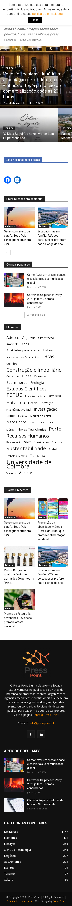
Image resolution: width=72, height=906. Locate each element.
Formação (54, 396)
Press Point (59, 901)
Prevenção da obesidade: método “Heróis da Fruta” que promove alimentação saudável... (51, 531)
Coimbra (12, 364)
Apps (25, 344)
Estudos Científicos (26, 389)
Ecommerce (17, 382)
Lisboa (10, 416)
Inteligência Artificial (18, 409)
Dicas (26, 376)
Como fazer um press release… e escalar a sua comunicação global (47, 278)
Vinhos (25, 472)
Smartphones (41, 442)
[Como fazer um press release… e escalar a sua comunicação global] (14, 280)
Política (8, 68)
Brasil (50, 356)
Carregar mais (35, 314)
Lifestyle (9, 565)
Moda (32, 422)
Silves (27, 442)
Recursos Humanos (27, 436)
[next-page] (12, 252)
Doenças (40, 376)
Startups (57, 442)
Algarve (28, 338)
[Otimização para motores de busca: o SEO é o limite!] (14, 805)
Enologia (37, 382)
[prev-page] (6, 252)
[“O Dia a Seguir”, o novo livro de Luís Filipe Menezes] (29, 129)
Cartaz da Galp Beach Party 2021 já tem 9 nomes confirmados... (44, 298)
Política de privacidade (20, 901)
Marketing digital (40, 416)
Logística (23, 415)
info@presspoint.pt (42, 723)
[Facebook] (31, 734)
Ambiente (10, 226)
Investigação (45, 409)
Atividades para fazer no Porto (23, 357)
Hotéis (33, 403)
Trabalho (54, 449)
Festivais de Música (35, 396)
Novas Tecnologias (31, 429)
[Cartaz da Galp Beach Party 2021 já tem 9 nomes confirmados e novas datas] (14, 300)
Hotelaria (15, 402)
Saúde (42, 517)
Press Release (11, 103)
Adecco (12, 337)
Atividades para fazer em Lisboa (29, 350)
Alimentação (46, 338)
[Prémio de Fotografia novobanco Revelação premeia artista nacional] (19, 599)
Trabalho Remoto (16, 456)
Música (10, 429)
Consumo (12, 376)
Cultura (9, 608)
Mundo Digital (45, 422)
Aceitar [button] (35, 19)
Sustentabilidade (26, 448)
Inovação (46, 403)
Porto (55, 429)
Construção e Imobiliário (34, 370)
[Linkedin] (41, 734)
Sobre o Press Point (46, 715)
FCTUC (14, 395)
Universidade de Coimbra (29, 464)
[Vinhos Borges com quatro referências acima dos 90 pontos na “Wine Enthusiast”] (19, 556)
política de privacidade (47, 14)
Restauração (13, 442)
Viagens (11, 473)
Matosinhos (16, 422)
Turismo (43, 226)
